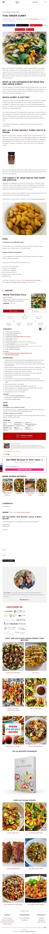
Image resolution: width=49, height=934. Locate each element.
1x (40, 329)
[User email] (8, 454)
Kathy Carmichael (7, 297)
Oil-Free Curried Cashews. (38, 199)
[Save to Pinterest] (1, 471)
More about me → (24, 599)
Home (3, 12)
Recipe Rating (6, 524)
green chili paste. (31, 137)
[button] (3, 303)
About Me (41, 920)
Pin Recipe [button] (36, 311)
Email (4, 555)
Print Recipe (30, 29)
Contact (41, 918)
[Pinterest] (7, 454)
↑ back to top (24, 910)
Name (4, 549)
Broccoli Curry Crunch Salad (33, 280)
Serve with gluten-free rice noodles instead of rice (18, 353)
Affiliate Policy (7, 923)
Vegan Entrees (15, 12)
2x (42, 329)
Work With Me (41, 921)
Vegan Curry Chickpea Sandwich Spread (15, 282)
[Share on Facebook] (1, 466)
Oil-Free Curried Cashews (12, 354)
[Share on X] (1, 468)
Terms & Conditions (7, 920)
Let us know (23, 437)
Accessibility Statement (7, 921)
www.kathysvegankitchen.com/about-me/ (12, 451)
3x (44, 329)
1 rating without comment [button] (23, 512)
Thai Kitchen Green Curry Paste (10, 139)
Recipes (9, 12)
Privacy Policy (7, 918)
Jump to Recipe (21, 29)
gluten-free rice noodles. (23, 195)
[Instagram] (5, 454)
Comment (5, 529)
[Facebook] (3, 454)
